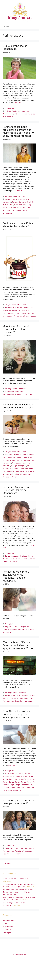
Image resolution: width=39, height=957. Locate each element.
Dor (22, 779)
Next (9, 864)
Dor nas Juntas (20, 782)
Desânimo (27, 773)
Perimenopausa (8, 114)
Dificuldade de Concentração (22, 776)
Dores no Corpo (20, 205)
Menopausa (9, 108)
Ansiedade (16, 627)
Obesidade (29, 469)
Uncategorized (8, 933)
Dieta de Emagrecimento (12, 457)
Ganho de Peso (17, 460)
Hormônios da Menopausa (14, 848)
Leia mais (18, 102)
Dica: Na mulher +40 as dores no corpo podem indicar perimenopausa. (16, 714)
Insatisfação (7, 629)
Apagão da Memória (20, 695)
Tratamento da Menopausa (12, 854)
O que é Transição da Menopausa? (15, 47)
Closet (5, 923)
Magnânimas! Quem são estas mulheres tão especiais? (16, 329)
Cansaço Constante (19, 202)
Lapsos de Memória (16, 698)
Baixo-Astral (17, 199)
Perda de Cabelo (26, 556)
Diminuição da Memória (11, 779)
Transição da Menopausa (24, 394)
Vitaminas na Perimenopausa (25, 316)
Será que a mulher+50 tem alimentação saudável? (18, 225)
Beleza (7, 556)
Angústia (8, 627)
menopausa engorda (18, 466)
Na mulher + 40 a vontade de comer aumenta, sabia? (18, 406)
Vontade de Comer (10, 477)
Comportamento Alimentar (24, 455)
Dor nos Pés (31, 782)
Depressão (25, 627)
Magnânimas (10, 392)
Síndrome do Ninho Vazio (12, 210)
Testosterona (13, 561)
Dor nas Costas (8, 782)
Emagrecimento (11, 305)
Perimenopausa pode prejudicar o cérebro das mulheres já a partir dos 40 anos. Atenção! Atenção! (18, 131)
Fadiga (29, 205)
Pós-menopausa (21, 114)
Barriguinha (9, 455)
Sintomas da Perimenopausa (13, 787)
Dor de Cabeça (29, 779)
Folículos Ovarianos (12, 111)
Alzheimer (8, 199)
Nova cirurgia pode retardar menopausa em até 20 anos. (19, 802)
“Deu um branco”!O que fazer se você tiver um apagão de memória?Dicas (18, 645)
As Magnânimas (11, 196)
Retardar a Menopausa (23, 851)
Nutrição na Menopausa (11, 310)
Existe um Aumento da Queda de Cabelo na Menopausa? (16, 490)
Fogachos (6, 207)
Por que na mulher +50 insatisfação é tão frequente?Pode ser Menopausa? (16, 576)
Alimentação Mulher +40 (14, 307)
